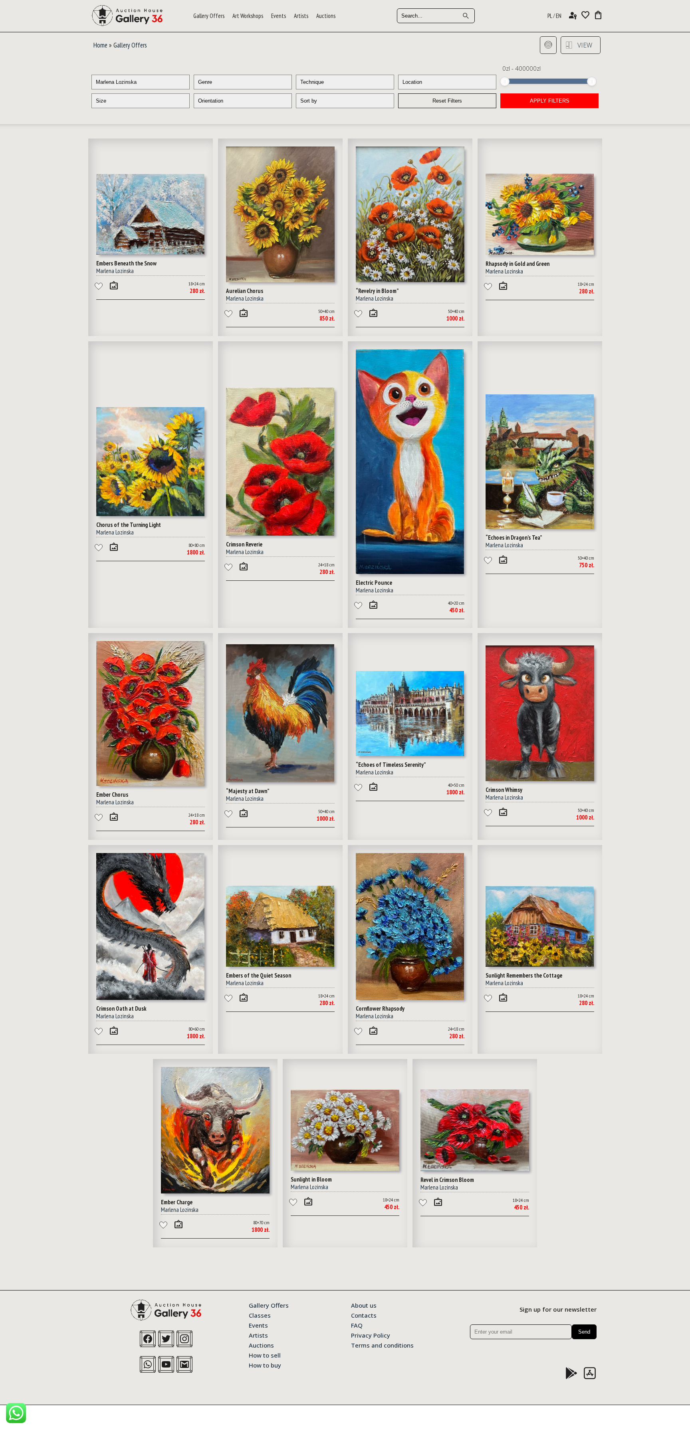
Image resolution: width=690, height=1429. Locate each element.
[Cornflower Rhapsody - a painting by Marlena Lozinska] (410, 997)
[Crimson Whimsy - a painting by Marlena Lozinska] (540, 779)
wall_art (114, 285)
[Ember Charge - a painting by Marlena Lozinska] (215, 1191)
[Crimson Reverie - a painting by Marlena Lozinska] (280, 533)
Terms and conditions (382, 1344)
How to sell (265, 1354)
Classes (260, 1314)
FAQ (357, 1324)
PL (549, 16)
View (584, 45)
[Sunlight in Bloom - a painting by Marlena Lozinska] (345, 1168)
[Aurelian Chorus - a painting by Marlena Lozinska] (280, 280)
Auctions (325, 16)
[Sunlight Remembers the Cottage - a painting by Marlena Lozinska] (540, 964)
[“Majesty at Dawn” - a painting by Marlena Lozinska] (280, 780)
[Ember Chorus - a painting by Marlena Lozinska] (150, 784)
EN (558, 16)
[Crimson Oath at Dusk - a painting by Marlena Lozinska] (150, 997)
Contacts (364, 1314)
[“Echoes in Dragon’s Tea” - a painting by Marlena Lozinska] (540, 526)
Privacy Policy (370, 1334)
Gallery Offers (208, 16)
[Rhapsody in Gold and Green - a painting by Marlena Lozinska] (540, 253)
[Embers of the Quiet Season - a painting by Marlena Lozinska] (280, 964)
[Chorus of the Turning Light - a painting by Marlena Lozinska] (150, 514)
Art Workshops (247, 16)
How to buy (265, 1364)
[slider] (505, 81)
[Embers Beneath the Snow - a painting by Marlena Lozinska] (150, 252)
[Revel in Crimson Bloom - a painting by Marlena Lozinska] (474, 1169)
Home (100, 45)
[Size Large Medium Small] (140, 100)
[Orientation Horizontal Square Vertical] (243, 100)
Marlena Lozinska (115, 271)
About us (364, 1304)
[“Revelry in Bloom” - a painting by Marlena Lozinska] (410, 280)
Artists (301, 16)
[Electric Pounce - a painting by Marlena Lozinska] (410, 572)
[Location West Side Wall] (447, 82)
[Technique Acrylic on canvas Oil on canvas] (345, 82)
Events (278, 16)
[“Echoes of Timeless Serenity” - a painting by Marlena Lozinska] (410, 754)
